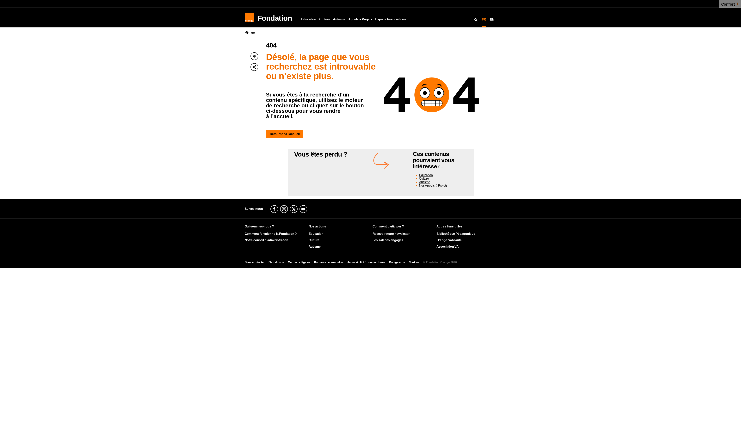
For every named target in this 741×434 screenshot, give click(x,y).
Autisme (339, 19)
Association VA (447, 246)
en (492, 19)
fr (484, 19)
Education (308, 19)
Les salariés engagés (388, 240)
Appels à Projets (360, 19)
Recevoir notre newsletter (391, 233)
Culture (324, 19)
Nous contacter (255, 262)
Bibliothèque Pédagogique (455, 233)
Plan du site (276, 262)
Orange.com (397, 262)
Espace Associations (390, 19)
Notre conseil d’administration (266, 240)
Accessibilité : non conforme (366, 262)
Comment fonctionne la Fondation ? (271, 233)
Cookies (414, 262)
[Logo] (249, 17)
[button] (254, 67)
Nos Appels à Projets (433, 185)
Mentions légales (299, 262)
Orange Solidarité (449, 240)
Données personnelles (328, 262)
